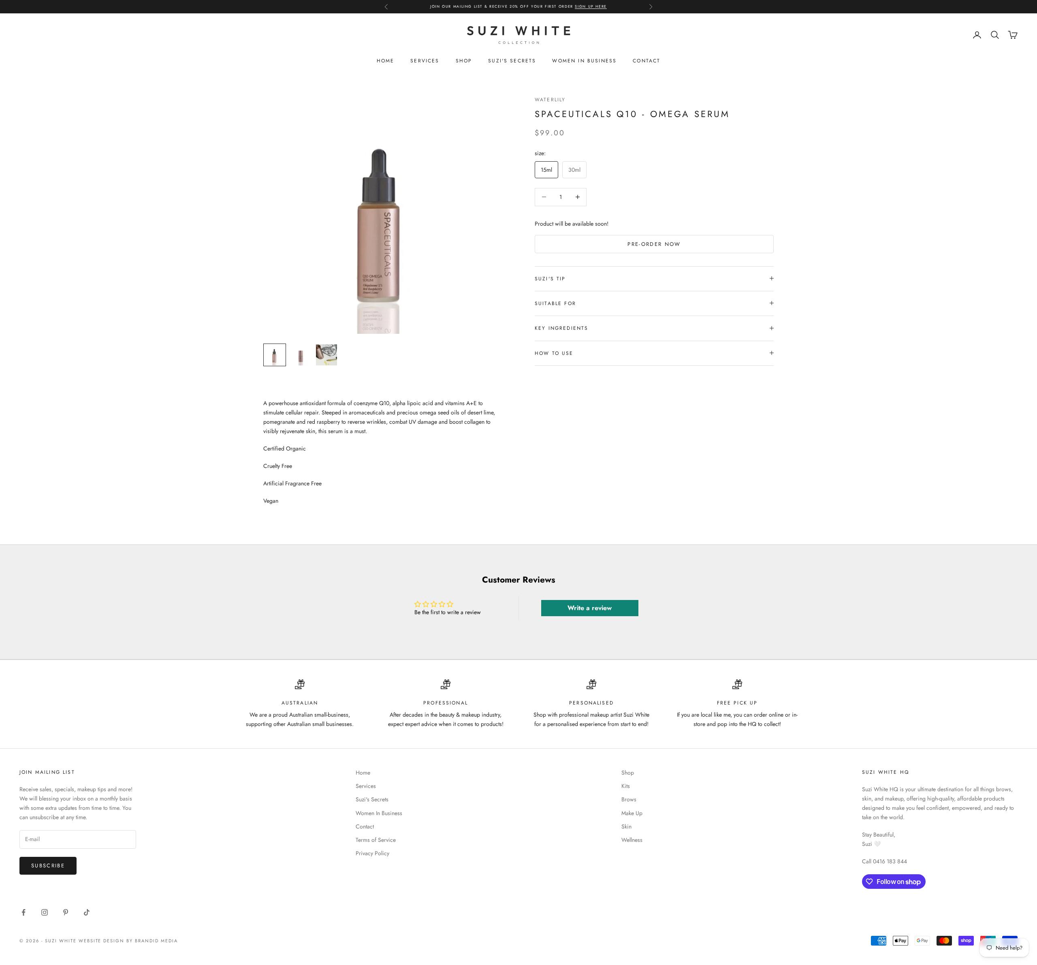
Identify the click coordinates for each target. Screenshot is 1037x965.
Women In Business (584, 60)
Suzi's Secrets (512, 60)
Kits (625, 786)
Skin (626, 826)
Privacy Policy (372, 853)
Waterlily (550, 99)
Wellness (631, 840)
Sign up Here (590, 5)
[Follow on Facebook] (23, 912)
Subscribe (48, 865)
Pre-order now (654, 244)
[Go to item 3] (326, 355)
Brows (628, 799)
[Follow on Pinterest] (66, 912)
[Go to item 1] (274, 355)
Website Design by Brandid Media (128, 940)
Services (424, 60)
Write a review (590, 608)
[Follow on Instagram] (45, 912)
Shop (464, 60)
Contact (646, 60)
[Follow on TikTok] (87, 912)
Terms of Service (376, 840)
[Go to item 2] (300, 355)
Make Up (631, 813)
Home (386, 60)
